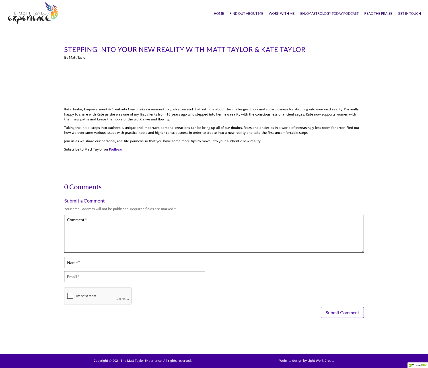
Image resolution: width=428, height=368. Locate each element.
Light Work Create (321, 360)
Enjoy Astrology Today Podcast (329, 13)
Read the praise (378, 13)
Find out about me (246, 13)
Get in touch (409, 13)
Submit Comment (342, 312)
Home (219, 13)
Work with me (282, 13)
